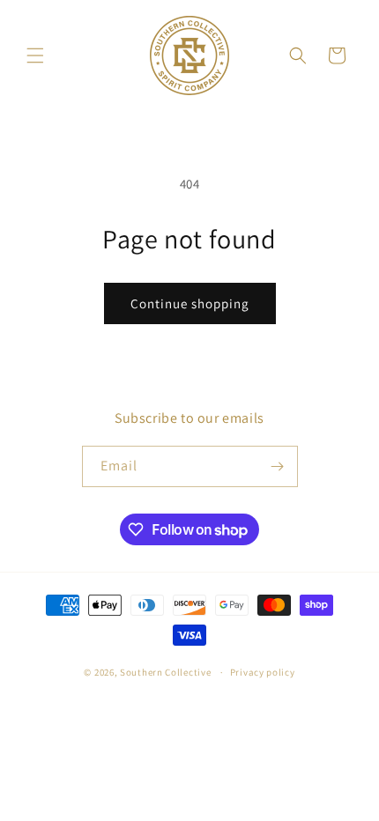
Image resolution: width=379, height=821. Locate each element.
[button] (35, 55)
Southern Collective (165, 672)
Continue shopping (189, 303)
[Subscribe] (277, 466)
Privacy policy (262, 672)
